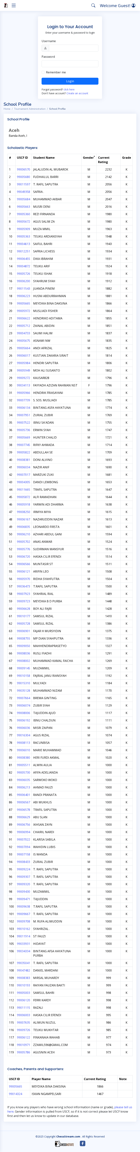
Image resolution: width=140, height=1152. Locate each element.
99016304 (23, 735)
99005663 (23, 207)
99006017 (23, 356)
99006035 (23, 780)
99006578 (23, 810)
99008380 (23, 758)
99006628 (23, 609)
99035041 (23, 963)
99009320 (23, 884)
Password (48, 57)
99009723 (23, 601)
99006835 (23, 527)
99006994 (23, 832)
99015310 (23, 683)
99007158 (23, 854)
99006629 (23, 817)
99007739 (23, 400)
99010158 (23, 676)
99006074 (23, 705)
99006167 (23, 519)
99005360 (23, 214)
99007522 (23, 423)
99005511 (23, 765)
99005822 (23, 452)
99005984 (23, 363)
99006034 (23, 467)
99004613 (23, 244)
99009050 (23, 646)
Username (49, 41)
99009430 (23, 892)
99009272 (23, 378)
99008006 (23, 713)
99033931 (23, 944)
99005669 (23, 437)
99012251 (23, 251)
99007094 (23, 847)
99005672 (23, 222)
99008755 (23, 638)
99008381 (23, 460)
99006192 (23, 720)
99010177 (23, 616)
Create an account (77, 93)
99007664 (23, 698)
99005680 (23, 177)
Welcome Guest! (115, 5)
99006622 (23, 318)
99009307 (23, 877)
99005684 (23, 199)
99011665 (23, 490)
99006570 (23, 169)
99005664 (23, 348)
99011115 (23, 1008)
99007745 (23, 445)
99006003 (23, 1015)
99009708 (23, 921)
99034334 (23, 951)
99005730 (23, 772)
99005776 (23, 549)
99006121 (23, 571)
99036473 (23, 586)
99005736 (23, 430)
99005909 (23, 229)
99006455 (23, 259)
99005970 (23, 579)
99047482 (23, 970)
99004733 (23, 333)
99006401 (23, 795)
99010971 (23, 1045)
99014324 (15, 1094)
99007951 (23, 415)
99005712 (23, 326)
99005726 (23, 274)
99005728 (23, 624)
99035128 (23, 691)
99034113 (23, 385)
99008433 (23, 862)
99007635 (23, 1023)
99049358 (23, 192)
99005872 (23, 497)
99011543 (23, 289)
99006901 (23, 631)
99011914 (23, 936)
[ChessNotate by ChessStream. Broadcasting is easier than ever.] (64, 1143)
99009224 (23, 869)
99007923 (23, 594)
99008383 (23, 978)
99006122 (23, 1037)
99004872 (23, 266)
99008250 (23, 512)
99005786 (23, 1052)
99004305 (23, 482)
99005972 (23, 311)
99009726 (23, 1030)
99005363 (23, 236)
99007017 (23, 475)
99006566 (23, 564)
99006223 (23, 296)
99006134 (23, 408)
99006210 (23, 534)
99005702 (23, 542)
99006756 (23, 825)
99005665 (23, 303)
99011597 (23, 184)
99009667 (23, 914)
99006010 (23, 750)
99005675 (23, 341)
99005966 (23, 393)
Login (70, 81)
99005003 (23, 993)
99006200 (23, 281)
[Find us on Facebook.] (82, 1143)
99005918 (23, 504)
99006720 (23, 557)
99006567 (23, 802)
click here (69, 89)
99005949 (23, 370)
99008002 (23, 661)
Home (7, 109)
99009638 (23, 906)
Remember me (56, 72)
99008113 (23, 743)
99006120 (23, 1000)
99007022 (23, 839)
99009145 (23, 668)
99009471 (23, 899)
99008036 (23, 653)
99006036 (23, 728)
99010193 (23, 985)
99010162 (23, 929)
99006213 (23, 787)
